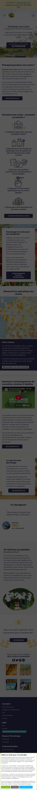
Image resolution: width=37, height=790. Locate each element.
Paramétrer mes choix (26, 787)
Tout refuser (15, 787)
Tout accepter (5, 787)
